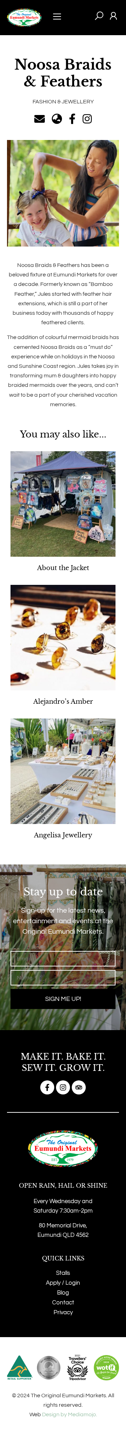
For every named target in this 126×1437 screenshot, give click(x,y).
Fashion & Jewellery (63, 101)
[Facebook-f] (47, 1087)
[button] (57, 18)
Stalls (63, 1273)
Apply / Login (63, 1283)
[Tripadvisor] (79, 1087)
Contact (63, 1302)
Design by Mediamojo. (69, 1414)
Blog (63, 1293)
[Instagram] (63, 1087)
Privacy (63, 1312)
